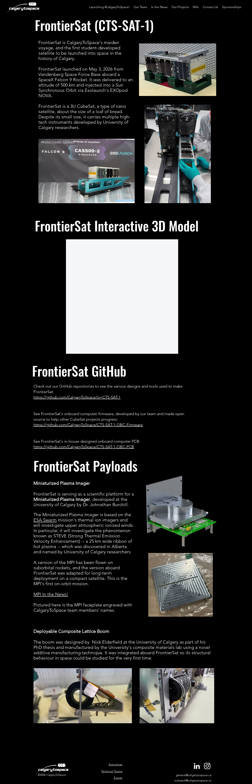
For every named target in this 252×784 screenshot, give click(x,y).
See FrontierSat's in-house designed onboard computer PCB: (86, 441)
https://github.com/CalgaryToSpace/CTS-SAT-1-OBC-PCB (83, 446)
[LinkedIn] (197, 766)
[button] (180, 7)
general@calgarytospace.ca (193, 775)
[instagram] (207, 766)
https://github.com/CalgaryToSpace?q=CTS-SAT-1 (76, 397)
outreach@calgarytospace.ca (192, 780)
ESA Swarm (45, 520)
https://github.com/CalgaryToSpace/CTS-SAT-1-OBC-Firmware (88, 424)
